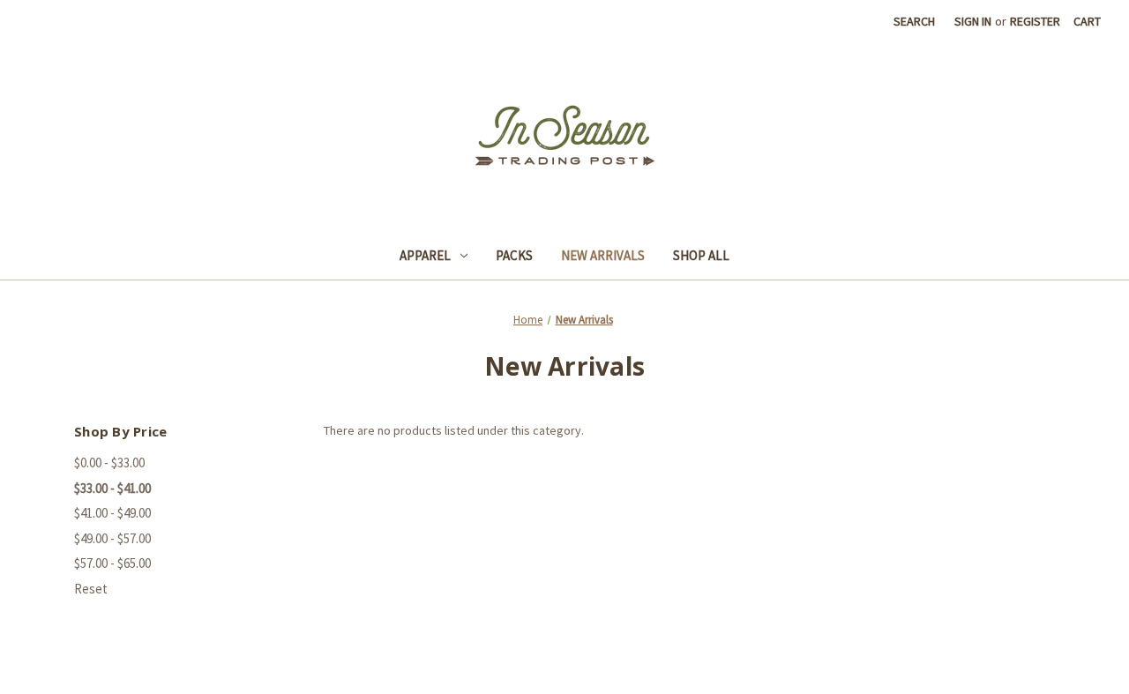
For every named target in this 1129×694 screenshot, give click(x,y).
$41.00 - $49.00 (112, 512)
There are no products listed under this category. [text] (454, 430)
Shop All (701, 255)
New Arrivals (603, 255)
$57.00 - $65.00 (112, 563)
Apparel (425, 255)
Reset (91, 588)
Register (1035, 21)
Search (914, 21)
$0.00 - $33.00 (109, 462)
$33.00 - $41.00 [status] (112, 488)
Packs (514, 255)
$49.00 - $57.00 (112, 538)
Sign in (972, 21)
